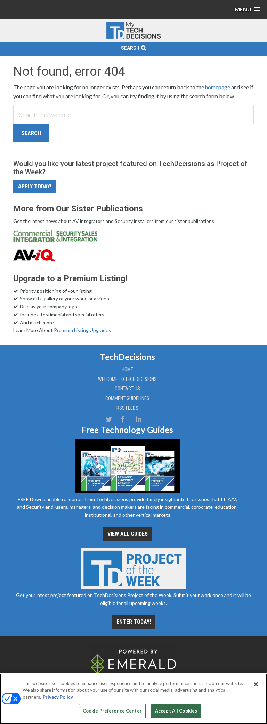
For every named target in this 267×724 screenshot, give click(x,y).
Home (127, 369)
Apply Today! (34, 186)
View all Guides (127, 534)
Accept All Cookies (176, 711)
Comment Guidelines (127, 398)
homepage (217, 87)
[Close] (256, 684)
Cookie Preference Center (112, 711)
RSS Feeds (127, 408)
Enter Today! (133, 621)
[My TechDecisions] (133, 37)
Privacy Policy (58, 697)
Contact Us (127, 388)
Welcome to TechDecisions (127, 379)
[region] (133, 698)
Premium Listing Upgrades (82, 330)
